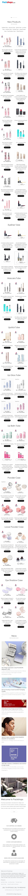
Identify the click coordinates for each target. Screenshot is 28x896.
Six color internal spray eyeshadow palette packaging (21, 600)
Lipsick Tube (3, 884)
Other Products (19, 31)
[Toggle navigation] (26, 2)
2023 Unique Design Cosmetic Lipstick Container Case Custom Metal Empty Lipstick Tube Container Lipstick (21, 167)
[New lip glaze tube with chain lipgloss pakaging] (7, 41)
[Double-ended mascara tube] (20, 287)
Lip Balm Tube (9, 29)
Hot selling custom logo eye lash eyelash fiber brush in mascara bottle (21, 75)
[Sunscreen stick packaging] (20, 357)
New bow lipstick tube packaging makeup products (7, 122)
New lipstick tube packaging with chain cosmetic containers (7, 97)
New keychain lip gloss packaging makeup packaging (7, 144)
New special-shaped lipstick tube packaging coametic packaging (7, 191)
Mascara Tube (12, 27)
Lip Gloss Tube (14, 375)
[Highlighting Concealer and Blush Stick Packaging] (20, 337)
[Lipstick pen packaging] (7, 337)
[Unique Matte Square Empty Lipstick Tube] (20, 111)
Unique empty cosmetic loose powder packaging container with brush (20, 570)
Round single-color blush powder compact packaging (20, 497)
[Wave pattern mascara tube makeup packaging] (7, 287)
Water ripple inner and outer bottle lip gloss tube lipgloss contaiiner (21, 417)
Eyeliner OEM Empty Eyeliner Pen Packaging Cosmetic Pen (20, 268)
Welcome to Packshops (6, 871)
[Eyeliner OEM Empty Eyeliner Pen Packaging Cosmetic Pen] (20, 258)
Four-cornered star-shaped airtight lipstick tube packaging (7, 75)
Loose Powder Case (14, 527)
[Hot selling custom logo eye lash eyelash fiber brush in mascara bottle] (20, 64)
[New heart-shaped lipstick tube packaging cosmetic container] (7, 156)
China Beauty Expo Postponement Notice (12, 709)
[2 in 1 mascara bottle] (20, 133)
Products (3, 880)
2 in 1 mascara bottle (21, 142)
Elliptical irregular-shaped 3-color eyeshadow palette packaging (7, 600)
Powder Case (15, 29)
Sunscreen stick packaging (21, 366)
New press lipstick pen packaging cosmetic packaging (7, 214)
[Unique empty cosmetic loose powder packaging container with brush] (20, 560)
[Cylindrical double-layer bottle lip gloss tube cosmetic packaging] (7, 406)
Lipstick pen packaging (7, 345)
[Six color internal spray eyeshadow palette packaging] (20, 589)
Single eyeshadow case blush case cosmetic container (7, 622)
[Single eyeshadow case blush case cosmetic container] (7, 612)
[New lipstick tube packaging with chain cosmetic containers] (7, 86)
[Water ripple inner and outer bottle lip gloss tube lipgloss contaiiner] (20, 406)
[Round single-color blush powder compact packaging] (20, 487)
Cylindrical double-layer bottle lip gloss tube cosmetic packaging (7, 417)
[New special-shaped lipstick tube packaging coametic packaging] (7, 181)
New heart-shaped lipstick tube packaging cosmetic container (7, 166)
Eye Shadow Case (11, 31)
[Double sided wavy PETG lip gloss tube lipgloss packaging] (20, 384)
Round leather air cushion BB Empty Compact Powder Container (7, 497)
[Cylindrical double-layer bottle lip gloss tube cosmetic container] (7, 384)
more (14, 811)
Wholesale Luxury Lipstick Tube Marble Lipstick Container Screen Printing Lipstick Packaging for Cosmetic (7, 467)
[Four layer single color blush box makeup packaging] (7, 509)
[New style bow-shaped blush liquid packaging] (20, 435)
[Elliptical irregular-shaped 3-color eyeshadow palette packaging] (7, 589)
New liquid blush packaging (7, 443)
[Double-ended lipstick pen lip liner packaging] (7, 357)
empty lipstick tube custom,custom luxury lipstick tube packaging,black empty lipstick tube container (20, 98)
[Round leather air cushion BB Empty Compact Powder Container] (7, 487)
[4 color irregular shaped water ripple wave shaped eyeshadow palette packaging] (20, 612)
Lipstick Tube (18, 27)
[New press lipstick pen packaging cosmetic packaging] (7, 204)
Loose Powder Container (12, 884)
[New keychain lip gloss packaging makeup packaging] (7, 133)
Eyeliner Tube (5, 27)
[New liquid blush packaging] (7, 435)
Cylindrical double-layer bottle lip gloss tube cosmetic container (7, 395)
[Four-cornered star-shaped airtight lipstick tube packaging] (7, 64)
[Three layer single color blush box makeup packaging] (20, 509)
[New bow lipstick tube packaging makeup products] (7, 111)
